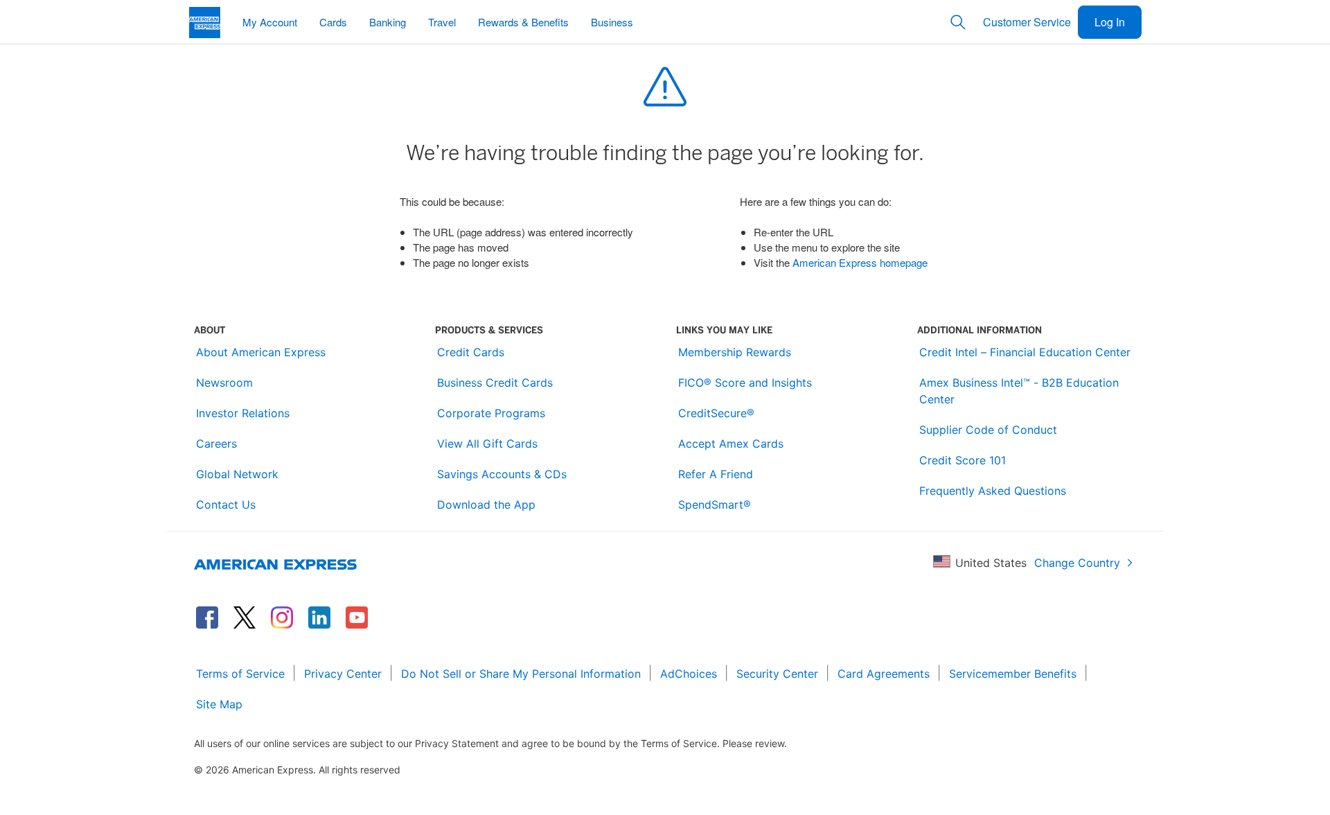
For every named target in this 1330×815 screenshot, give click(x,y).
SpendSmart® (714, 504)
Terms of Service (240, 674)
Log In (1109, 22)
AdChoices (688, 674)
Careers (216, 443)
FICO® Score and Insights (745, 382)
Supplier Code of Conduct (988, 430)
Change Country (1077, 563)
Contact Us (226, 504)
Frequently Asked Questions (992, 491)
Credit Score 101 (962, 460)
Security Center (777, 674)
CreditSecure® (716, 413)
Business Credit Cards (495, 382)
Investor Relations (243, 413)
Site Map (219, 704)
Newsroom (224, 382)
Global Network (237, 474)
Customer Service (1027, 22)
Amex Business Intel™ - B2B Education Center (1019, 391)
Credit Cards (470, 352)
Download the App (486, 504)
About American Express (261, 352)
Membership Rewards (734, 352)
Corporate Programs (491, 413)
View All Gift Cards (487, 443)
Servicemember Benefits (1012, 674)
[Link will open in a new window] (207, 617)
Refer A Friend (715, 474)
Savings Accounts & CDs (502, 474)
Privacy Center (343, 674)
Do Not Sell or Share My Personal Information (521, 674)
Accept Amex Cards (730, 443)
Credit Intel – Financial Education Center (1024, 352)
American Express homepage (860, 262)
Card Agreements (883, 674)
